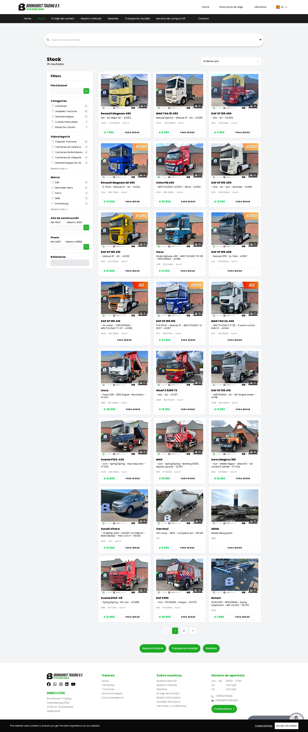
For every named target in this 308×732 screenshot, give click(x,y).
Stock (41, 18)
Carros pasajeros (112, 697)
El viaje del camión (62, 18)
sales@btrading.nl (226, 700)
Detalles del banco (168, 702)
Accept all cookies (286, 725)
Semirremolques (112, 693)
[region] (154, 725)
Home (27, 18)
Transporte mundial (137, 18)
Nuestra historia (152, 648)
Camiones (108, 685)
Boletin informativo (168, 697)
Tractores (108, 689)
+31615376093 (223, 696)
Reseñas (113, 18)
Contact (203, 18)
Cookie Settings (263, 725)
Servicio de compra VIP (170, 18)
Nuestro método (91, 18)
